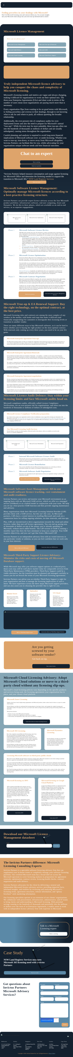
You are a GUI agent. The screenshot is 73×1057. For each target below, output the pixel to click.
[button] (36, 162)
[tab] (21, 44)
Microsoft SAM (43, 50)
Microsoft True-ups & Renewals (47, 44)
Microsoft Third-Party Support (47, 55)
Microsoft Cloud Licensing (15, 55)
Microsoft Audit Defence (14, 50)
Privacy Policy (52, 1053)
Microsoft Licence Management (16, 44)
